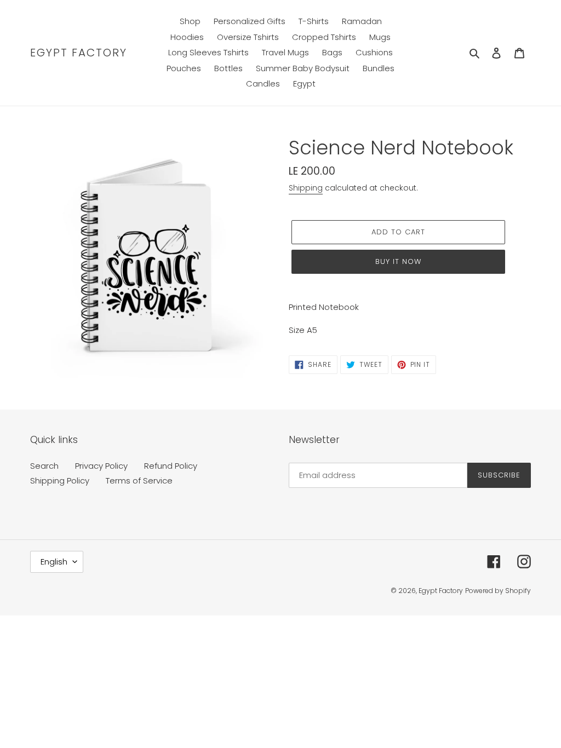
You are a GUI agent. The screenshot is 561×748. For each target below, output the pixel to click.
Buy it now (398, 261)
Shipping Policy (59, 480)
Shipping (306, 187)
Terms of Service (139, 480)
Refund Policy (170, 465)
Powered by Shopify (498, 590)
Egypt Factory (78, 52)
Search (44, 465)
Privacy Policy (101, 465)
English (54, 561)
